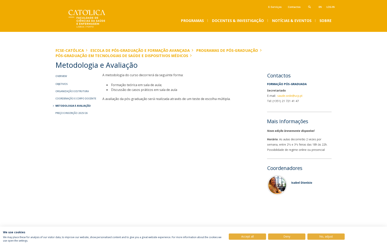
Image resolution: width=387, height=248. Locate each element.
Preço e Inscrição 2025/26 (71, 113)
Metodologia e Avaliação (73, 105)
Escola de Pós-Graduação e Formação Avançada (140, 50)
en (320, 7)
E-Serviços (275, 7)
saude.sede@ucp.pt (290, 96)
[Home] (95, 28)
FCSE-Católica (69, 50)
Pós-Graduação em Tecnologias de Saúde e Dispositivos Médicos (121, 55)
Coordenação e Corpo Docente (75, 98)
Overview (61, 76)
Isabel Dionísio (301, 182)
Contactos (294, 7)
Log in (331, 7)
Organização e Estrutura (72, 91)
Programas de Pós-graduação (227, 50)
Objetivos (61, 84)
